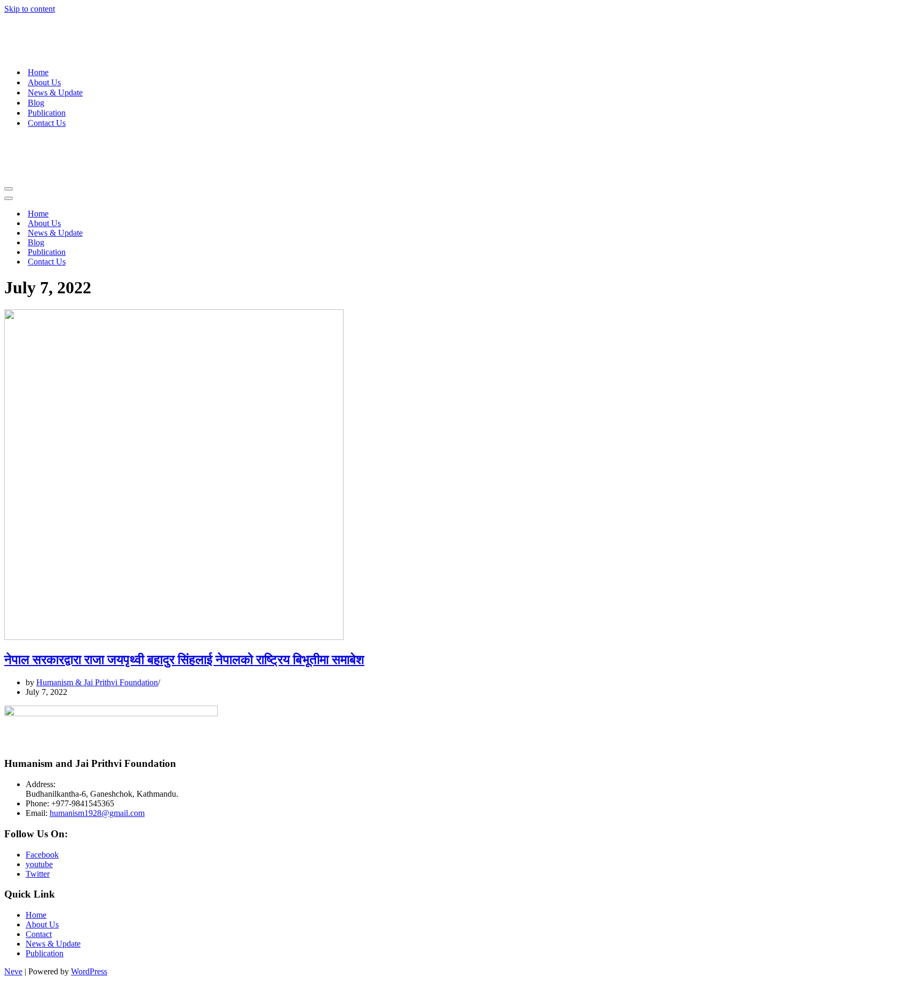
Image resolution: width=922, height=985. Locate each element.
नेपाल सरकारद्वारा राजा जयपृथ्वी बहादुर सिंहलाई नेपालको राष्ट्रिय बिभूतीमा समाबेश (184, 660)
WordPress (89, 971)
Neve (13, 971)
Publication (47, 112)
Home (38, 72)
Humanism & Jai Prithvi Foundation (97, 682)
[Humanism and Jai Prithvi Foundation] (79, 53)
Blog (36, 102)
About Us (44, 82)
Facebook (42, 854)
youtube (39, 864)
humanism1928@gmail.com (97, 813)
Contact (39, 934)
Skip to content (29, 8)
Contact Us (47, 122)
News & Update (55, 92)
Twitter (38, 873)
